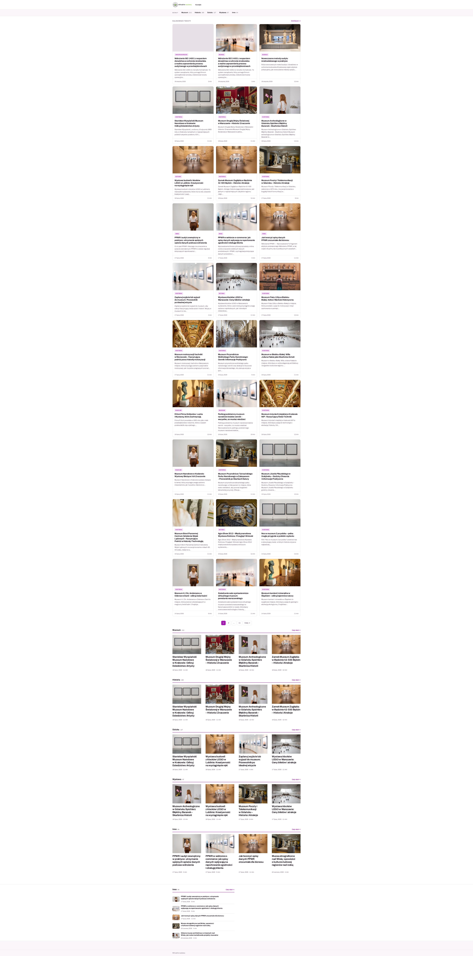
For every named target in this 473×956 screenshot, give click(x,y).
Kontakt (198, 5)
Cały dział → (296, 630)
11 (240, 623)
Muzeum (186, 12)
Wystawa (224, 12)
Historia (199, 12)
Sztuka (211, 12)
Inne (235, 12)
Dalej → (247, 623)
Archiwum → (296, 21)
